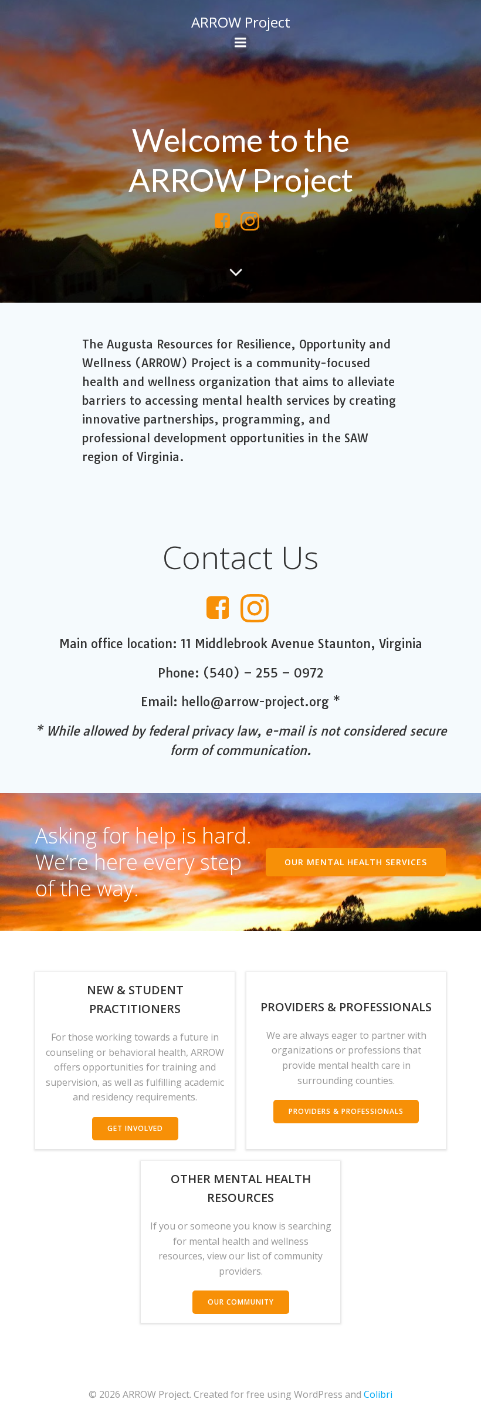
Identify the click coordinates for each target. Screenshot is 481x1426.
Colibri (378, 1394)
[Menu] (240, 43)
